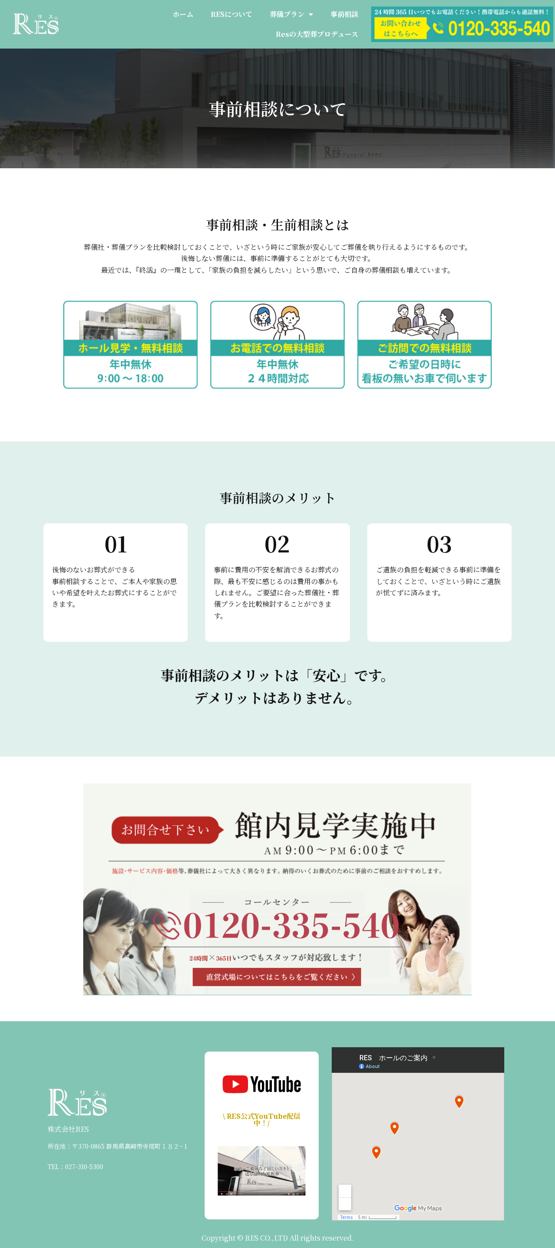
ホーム (183, 14)
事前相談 (344, 14)
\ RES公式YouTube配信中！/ (261, 1119)
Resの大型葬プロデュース (317, 34)
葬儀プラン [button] (287, 14)
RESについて (231, 14)
